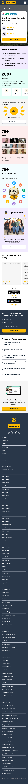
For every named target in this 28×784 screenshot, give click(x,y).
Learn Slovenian (6, 544)
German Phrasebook (7, 692)
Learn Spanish (5, 547)
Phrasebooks (5, 473)
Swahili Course (6, 654)
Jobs (3, 463)
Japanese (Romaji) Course (9, 615)
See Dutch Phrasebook (14, 122)
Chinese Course (6, 573)
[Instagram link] (19, 432)
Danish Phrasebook (7, 679)
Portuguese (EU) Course (8, 637)
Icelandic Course (6, 602)
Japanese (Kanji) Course (8, 612)
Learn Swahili (5, 550)
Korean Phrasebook (7, 721)
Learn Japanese (6, 518)
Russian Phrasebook (7, 744)
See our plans (14, 330)
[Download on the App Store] (14, 292)
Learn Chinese (5, 479)
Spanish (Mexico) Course (8, 647)
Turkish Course (6, 663)
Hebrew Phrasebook (7, 699)
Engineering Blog (6, 466)
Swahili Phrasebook (7, 757)
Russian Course (6, 641)
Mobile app (5, 447)
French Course (6, 586)
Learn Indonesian (6, 511)
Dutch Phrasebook (7, 683)
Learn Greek (5, 499)
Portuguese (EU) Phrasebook (10, 741)
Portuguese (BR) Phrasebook (10, 738)
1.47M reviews (14, 306)
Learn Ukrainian (6, 563)
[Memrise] (3, 2)
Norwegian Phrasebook (8, 728)
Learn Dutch (4, 8)
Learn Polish (5, 534)
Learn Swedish (6, 553)
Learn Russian (5, 541)
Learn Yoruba (5, 566)
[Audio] (14, 111)
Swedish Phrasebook (7, 760)
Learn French (5, 492)
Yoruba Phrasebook (7, 773)
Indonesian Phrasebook (8, 709)
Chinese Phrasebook (7, 676)
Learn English (5, 489)
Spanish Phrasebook (7, 754)
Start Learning (11, 2)
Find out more (14, 247)
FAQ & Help (5, 444)
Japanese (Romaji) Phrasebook (10, 718)
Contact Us (5, 440)
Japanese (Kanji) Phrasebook (9, 715)
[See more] (25, 2)
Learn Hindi (5, 505)
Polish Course (5, 631)
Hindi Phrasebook (6, 702)
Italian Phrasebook (7, 712)
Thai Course (5, 660)
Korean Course (6, 618)
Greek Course (5, 592)
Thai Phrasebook (6, 763)
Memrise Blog (5, 460)
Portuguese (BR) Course (8, 634)
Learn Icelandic (6, 508)
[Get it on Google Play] (14, 301)
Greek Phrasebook (7, 696)
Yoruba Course (6, 670)
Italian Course (5, 608)
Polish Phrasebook (7, 734)
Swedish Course (6, 657)
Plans (3, 450)
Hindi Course (5, 599)
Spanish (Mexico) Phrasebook (10, 750)
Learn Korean (5, 521)
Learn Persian (5, 531)
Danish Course (6, 576)
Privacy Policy (14, 778)
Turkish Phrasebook (7, 767)
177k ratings (14, 297)
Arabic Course (5, 570)
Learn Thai (5, 557)
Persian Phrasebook (7, 731)
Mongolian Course (7, 621)
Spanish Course (6, 650)
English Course (6, 583)
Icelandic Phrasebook (7, 705)
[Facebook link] (8, 432)
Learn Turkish (5, 560)
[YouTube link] (16, 432)
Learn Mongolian (6, 524)
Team (3, 457)
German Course (6, 589)
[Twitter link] (12, 432)
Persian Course (6, 628)
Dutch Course (5, 579)
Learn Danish (5, 482)
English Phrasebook (7, 686)
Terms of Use (5, 778)
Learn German (5, 495)
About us (4, 437)
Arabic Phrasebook (7, 673)
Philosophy (5, 453)
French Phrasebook (7, 689)
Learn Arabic (5, 476)
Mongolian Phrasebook (8, 725)
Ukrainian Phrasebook (8, 770)
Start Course (14, 39)
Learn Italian (5, 515)
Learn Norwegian (6, 528)
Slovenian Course (6, 644)
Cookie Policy (22, 778)
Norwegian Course (7, 625)
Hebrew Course (6, 595)
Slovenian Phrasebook (8, 747)
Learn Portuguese (7, 537)
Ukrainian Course (6, 667)
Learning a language (7, 470)
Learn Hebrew (5, 502)
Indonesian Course (7, 605)
